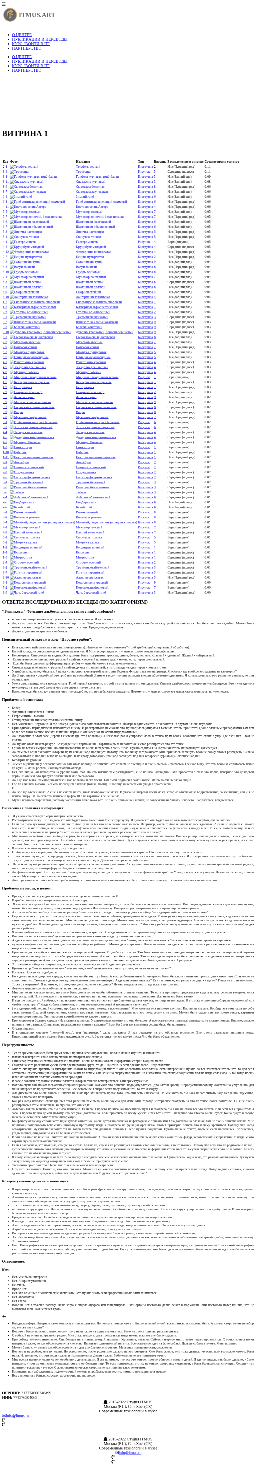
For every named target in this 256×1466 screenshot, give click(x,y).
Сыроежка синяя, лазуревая (95, 337)
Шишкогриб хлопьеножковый (97, 322)
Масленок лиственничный (94, 402)
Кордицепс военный (90, 547)
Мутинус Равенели (89, 442)
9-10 (6, 332)
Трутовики (83, 171)
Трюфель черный (88, 166)
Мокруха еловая (87, 542)
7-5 (5, 211)
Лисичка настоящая (90, 232)
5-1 (5, 537)
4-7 (5, 442)
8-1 (5, 512)
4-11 (6, 206)
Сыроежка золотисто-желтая (96, 407)
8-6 (5, 186)
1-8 (5, 307)
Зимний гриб (85, 196)
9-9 (5, 402)
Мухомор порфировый (92, 417)
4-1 (5, 242)
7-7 (5, 216)
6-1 (5, 422)
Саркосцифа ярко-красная (94, 477)
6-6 (5, 221)
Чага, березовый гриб (91, 592)
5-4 (5, 237)
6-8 (5, 201)
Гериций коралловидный (93, 357)
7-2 (5, 587)
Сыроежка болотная (90, 186)
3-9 (5, 592)
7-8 (5, 417)
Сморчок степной (88, 292)
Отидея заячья (86, 472)
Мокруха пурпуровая (91, 352)
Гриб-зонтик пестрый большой (98, 422)
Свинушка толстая (89, 537)
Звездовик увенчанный (92, 367)
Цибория (82, 452)
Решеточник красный (91, 362)
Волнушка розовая (89, 517)
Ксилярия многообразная (94, 382)
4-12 (6, 252)
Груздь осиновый (88, 272)
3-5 (5, 487)
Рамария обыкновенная (92, 487)
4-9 (5, 292)
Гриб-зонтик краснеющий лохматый (101, 201)
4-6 (5, 367)
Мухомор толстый (89, 527)
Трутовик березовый (90, 482)
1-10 (6, 452)
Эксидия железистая (90, 432)
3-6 (5, 492)
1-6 (5, 382)
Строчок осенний (88, 562)
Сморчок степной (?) (90, 392)
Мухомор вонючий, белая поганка (100, 216)
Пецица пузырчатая (90, 257)
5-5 (5, 352)
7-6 (5, 342)
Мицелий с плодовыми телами (97, 377)
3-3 (5, 317)
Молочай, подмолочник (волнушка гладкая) (106, 522)
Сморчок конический (91, 467)
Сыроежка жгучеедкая (92, 191)
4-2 (5, 247)
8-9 (5, 412)
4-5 (5, 437)
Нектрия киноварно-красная (96, 457)
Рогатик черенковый (90, 572)
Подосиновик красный (92, 582)
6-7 (5, 227)
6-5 (5, 287)
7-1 (5, 527)
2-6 (5, 312)
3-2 (5, 567)
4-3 (5, 362)
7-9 (5, 347)
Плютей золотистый (90, 532)
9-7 (5, 507)
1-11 (6, 457)
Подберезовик (86, 502)
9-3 (5, 327)
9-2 (5, 322)
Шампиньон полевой (90, 287)
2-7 (5, 257)
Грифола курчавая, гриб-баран (97, 176)
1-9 (5, 387)
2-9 (5, 392)
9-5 (5, 397)
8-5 (5, 337)
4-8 (5, 372)
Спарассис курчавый (91, 181)
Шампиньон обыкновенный (95, 227)
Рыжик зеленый (87, 512)
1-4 (5, 552)
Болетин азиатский (89, 327)
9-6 (5, 502)
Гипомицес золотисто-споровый (99, 302)
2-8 (5, 166)
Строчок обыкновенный (93, 312)
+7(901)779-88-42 (20, 1420)
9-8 (5, 262)
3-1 (5, 482)
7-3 (5, 532)
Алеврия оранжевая (90, 577)
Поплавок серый (87, 347)
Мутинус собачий (88, 372)
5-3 (5, 232)
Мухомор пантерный (91, 277)
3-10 (6, 577)
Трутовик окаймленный (92, 567)
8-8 (5, 267)
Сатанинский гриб (89, 262)
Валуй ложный (86, 267)
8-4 (5, 522)
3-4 (5, 171)
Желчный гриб (86, 397)
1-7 (5, 302)
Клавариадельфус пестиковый (97, 307)
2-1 (5, 462)
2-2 (5, 467)
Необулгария (85, 387)
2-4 (5, 562)
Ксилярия (83, 552)
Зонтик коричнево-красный (95, 427)
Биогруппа (145, 166)
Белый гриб (84, 507)
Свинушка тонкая (88, 237)
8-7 (5, 191)
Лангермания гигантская (93, 297)
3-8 (5, 176)
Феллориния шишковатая (93, 252)
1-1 (5, 377)
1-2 (5, 547)
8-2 (5, 517)
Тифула (81, 492)
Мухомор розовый (89, 211)
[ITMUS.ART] (29, 22)
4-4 (5, 432)
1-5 (5, 557)
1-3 (5, 447)
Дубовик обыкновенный (93, 497)
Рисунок (144, 171)
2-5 (5, 477)
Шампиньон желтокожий (93, 221)
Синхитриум (85, 447)
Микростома (85, 557)
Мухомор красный (89, 342)
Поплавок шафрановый (92, 587)
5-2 (5, 542)
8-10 (6, 272)
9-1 (5, 582)
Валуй (80, 412)
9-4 (5, 497)
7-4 (5, 277)
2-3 (5, 472)
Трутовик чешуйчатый (92, 317)
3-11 (6, 181)
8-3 (5, 407)
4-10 (6, 297)
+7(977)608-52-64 (20, 1424)
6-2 (5, 427)
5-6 (5, 357)
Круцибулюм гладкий (91, 247)
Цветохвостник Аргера (92, 206)
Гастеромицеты (87, 242)
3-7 (5, 572)
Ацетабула (83, 462)
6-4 (5, 196)
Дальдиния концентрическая (96, 437)
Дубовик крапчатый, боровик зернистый (104, 332)
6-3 (5, 282)
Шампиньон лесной (90, 282)
